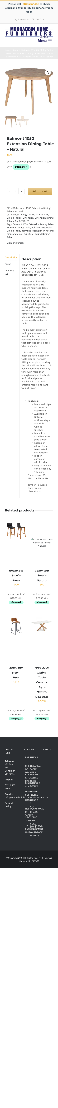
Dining (23, 214)
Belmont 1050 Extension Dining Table (33, 224)
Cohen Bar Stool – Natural (42, 575)
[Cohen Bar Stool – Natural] (42, 518)
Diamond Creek (15, 242)
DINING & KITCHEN (38, 214)
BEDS (33, 757)
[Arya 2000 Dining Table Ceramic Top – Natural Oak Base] (42, 615)
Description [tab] (11, 257)
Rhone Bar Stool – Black (16, 575)
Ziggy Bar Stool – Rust (16, 672)
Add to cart (39, 191)
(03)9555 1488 (31, 3)
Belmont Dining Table (18, 227)
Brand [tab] (8, 264)
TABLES (25, 221)
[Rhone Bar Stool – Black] (16, 518)
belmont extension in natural (37, 230)
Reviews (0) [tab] (9, 272)
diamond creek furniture (20, 233)
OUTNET (35, 861)
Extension (28, 217)
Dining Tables (14, 217)
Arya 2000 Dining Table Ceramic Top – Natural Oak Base (42, 682)
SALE (17, 221)
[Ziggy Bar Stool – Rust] (16, 615)
